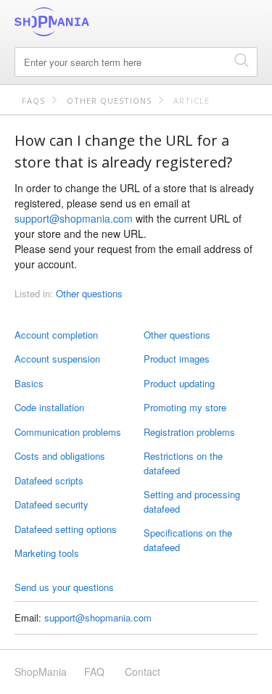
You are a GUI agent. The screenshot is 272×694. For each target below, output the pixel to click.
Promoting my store (185, 407)
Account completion (56, 335)
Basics (29, 383)
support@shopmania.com (74, 218)
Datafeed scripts (49, 480)
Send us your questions (64, 587)
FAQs (33, 100)
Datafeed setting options (66, 529)
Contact (142, 671)
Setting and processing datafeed (192, 501)
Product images (177, 358)
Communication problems (68, 432)
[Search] (241, 60)
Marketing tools (47, 553)
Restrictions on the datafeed (183, 463)
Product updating (179, 383)
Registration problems (189, 432)
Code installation (49, 407)
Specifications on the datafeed (188, 540)
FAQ (94, 671)
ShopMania (87, 21)
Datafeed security (51, 504)
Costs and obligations (60, 456)
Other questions (109, 100)
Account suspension (57, 358)
